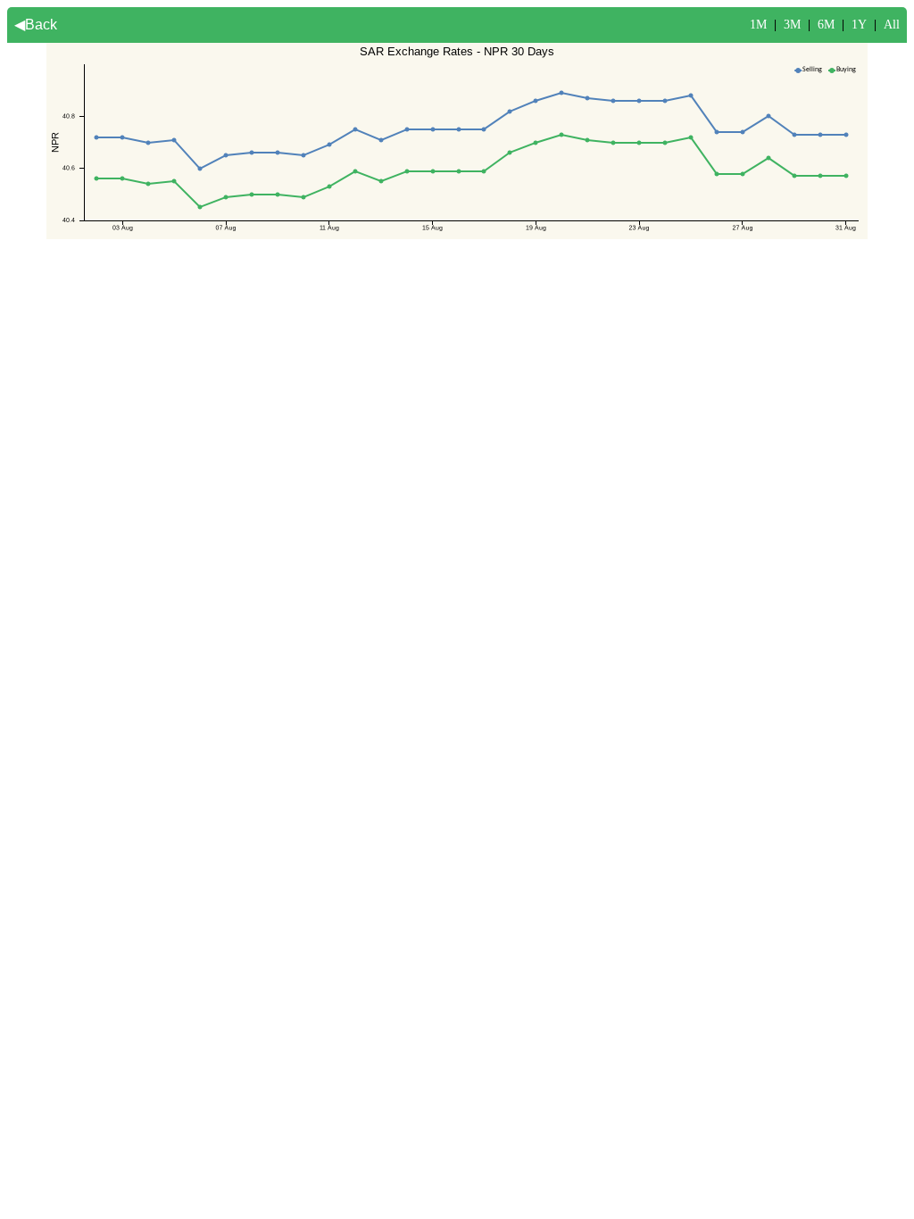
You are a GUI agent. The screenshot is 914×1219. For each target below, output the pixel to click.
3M (792, 24)
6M (826, 24)
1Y (859, 24)
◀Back (35, 24)
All (892, 24)
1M (758, 24)
